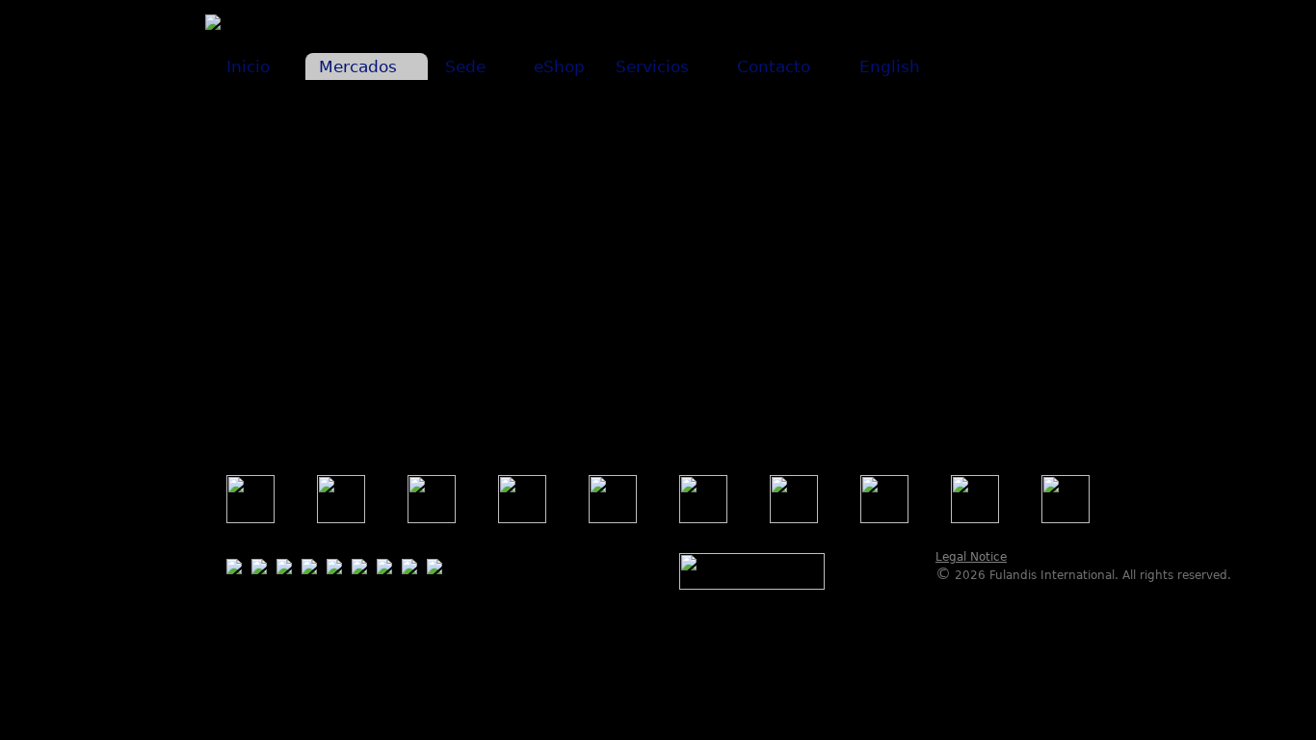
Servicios (652, 66)
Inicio (248, 66)
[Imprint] (522, 498)
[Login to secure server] (703, 498)
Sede (465, 66)
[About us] (341, 498)
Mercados (358, 66)
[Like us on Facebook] (884, 498)
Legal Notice (971, 557)
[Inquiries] (432, 498)
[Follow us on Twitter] (1065, 498)
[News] (250, 498)
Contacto (773, 66)
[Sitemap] (613, 498)
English (889, 66)
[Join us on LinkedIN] (794, 498)
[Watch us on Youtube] (975, 498)
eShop (559, 66)
